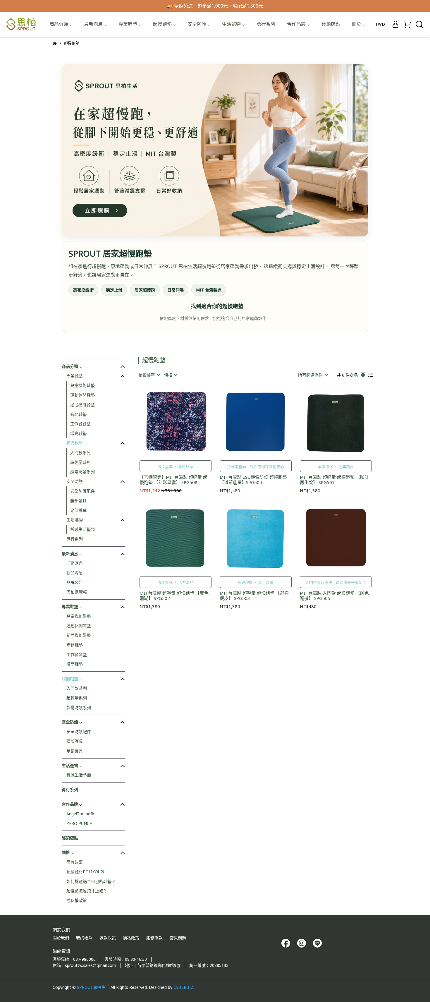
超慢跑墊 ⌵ (164, 24)
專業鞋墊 (74, 375)
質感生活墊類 (82, 529)
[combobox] (148, 375)
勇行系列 (266, 24)
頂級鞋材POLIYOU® (85, 871)
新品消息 (74, 572)
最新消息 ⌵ (95, 24)
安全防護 (74, 481)
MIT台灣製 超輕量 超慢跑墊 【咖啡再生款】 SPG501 (334, 479)
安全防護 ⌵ (199, 24)
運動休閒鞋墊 (82, 395)
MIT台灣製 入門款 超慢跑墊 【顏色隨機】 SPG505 (334, 595)
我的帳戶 (84, 938)
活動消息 (74, 563)
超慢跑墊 (74, 443)
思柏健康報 (76, 592)
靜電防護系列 (82, 471)
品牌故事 (74, 862)
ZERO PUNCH (79, 823)
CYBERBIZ (183, 987)
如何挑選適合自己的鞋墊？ (91, 881)
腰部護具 (78, 500)
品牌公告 (74, 582)
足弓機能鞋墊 (82, 404)
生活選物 (74, 519)
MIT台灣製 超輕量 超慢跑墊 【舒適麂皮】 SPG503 (254, 595)
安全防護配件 (82, 491)
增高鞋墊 (78, 433)
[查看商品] (167, 421)
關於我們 (61, 938)
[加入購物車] (183, 421)
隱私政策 (131, 938)
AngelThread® (80, 813)
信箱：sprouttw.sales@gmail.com (84, 965)
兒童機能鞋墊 (82, 385)
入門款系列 (80, 452)
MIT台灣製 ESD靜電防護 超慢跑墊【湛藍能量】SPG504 (253, 479)
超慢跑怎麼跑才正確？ (86, 890)
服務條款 (154, 938)
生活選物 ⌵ (233, 24)
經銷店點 (330, 24)
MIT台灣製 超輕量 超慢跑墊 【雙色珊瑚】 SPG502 (174, 595)
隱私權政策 (76, 900)
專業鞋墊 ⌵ (129, 24)
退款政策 (107, 938)
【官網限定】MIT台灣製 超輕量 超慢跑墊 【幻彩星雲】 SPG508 (173, 479)
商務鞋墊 (78, 414)
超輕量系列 (80, 462)
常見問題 (178, 938)
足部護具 (78, 510)
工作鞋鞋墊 (80, 423)
